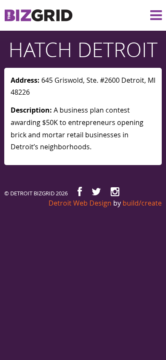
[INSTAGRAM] (115, 191)
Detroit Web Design (80, 203)
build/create (142, 203)
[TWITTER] (96, 191)
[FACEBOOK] (79, 191)
